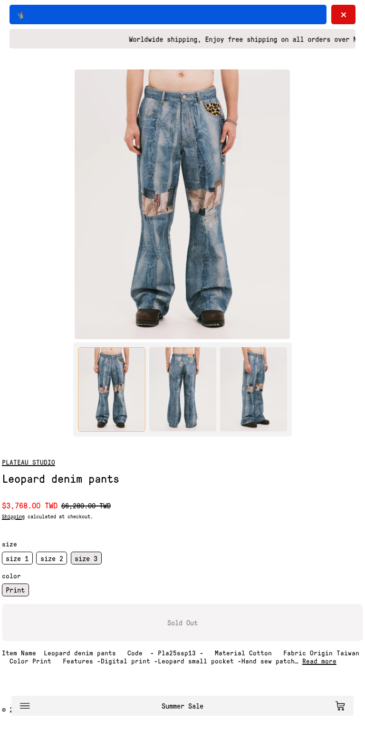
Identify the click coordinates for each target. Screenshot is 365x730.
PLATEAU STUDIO (28, 461)
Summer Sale (182, 705)
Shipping (13, 516)
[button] (182, 204)
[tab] (111, 389)
